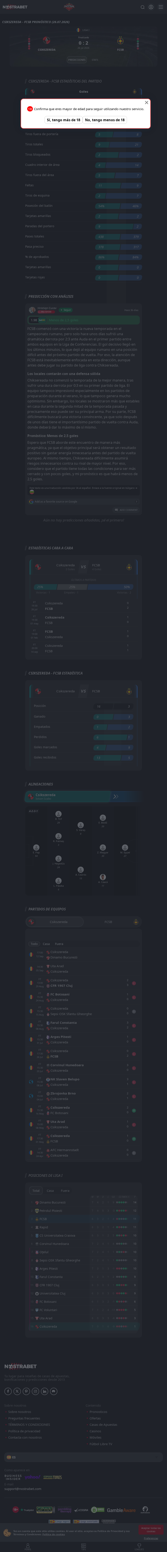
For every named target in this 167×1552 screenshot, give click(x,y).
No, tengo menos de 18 (105, 120)
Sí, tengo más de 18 (63, 120)
